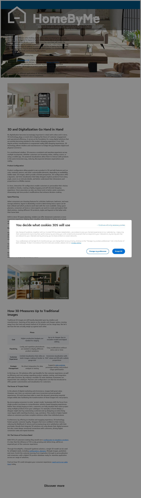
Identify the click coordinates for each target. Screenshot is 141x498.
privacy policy (76, 243)
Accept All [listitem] (118, 251)
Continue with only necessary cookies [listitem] (112, 225)
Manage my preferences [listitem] (97, 251)
